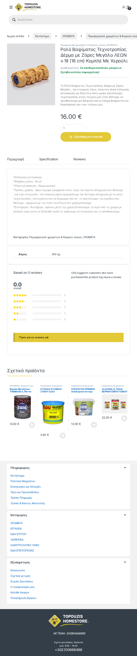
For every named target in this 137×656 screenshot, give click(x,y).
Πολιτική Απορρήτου (23, 481)
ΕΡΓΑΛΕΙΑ (16, 528)
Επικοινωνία (18, 570)
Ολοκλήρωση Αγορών (23, 597)
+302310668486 (68, 650)
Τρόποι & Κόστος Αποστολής (28, 503)
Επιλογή (30, 425)
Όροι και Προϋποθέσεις (25, 492)
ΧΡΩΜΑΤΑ (69, 36)
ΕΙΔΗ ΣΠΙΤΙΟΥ (18, 534)
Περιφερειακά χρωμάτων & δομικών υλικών (83, 45)
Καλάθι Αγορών (20, 592)
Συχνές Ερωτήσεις (22, 581)
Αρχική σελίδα (15, 36)
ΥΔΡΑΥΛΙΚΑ (17, 539)
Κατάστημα (42, 36)
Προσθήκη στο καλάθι (88, 136)
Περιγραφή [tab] (15, 159)
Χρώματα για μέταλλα (21, 387)
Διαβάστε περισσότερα (89, 425)
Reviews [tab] (79, 159)
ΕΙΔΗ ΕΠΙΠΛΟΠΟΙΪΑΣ (22, 550)
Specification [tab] (48, 159)
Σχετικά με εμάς (21, 575)
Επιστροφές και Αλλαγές (26, 486)
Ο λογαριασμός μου (23, 586)
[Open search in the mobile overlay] (68, 19)
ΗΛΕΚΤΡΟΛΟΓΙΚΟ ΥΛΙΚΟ (25, 545)
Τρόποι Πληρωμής (21, 497)
